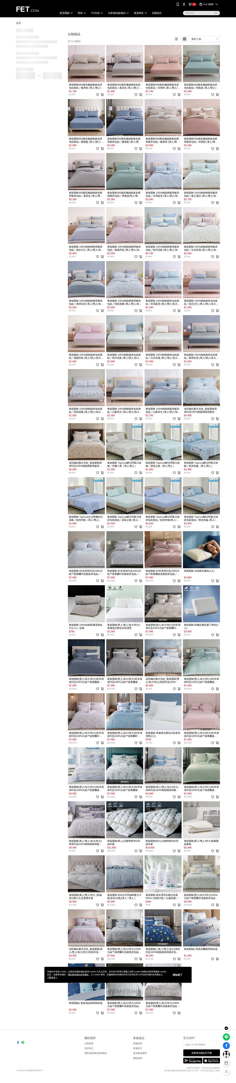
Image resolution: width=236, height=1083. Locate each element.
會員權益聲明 (140, 1053)
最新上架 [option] (196, 39)
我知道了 (177, 974)
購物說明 (137, 1043)
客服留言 (137, 1048)
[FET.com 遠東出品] (35, 9)
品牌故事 (88, 1043)
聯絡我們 (137, 1058)
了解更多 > (52, 977)
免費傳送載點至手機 (201, 1053)
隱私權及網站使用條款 (95, 1053)
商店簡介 (88, 1048)
